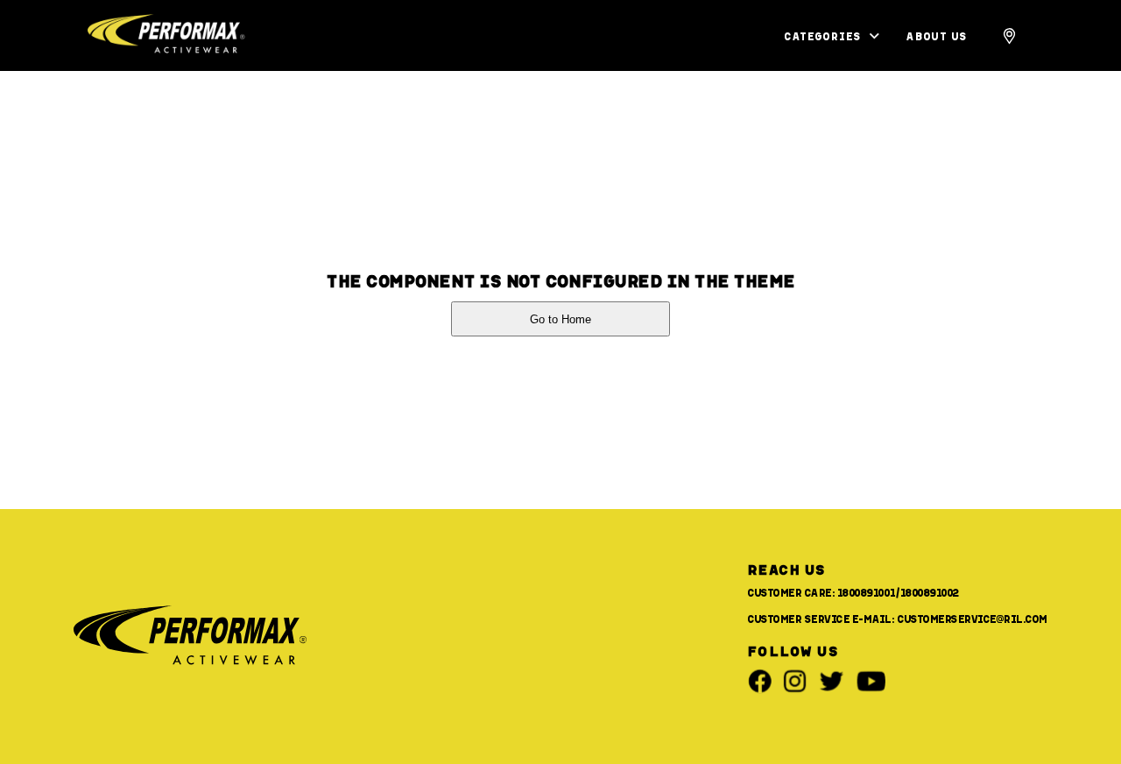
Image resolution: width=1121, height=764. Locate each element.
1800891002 (930, 592)
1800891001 (866, 592)
